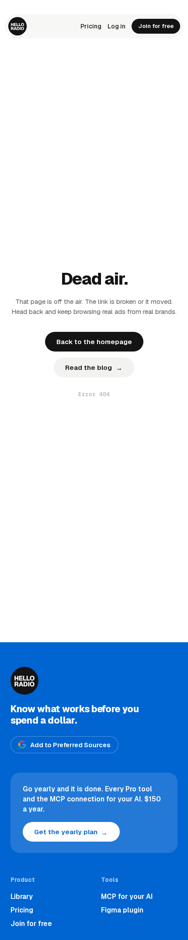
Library (21, 896)
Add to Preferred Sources (70, 745)
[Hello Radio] (17, 26)
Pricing (90, 26)
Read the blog (93, 368)
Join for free (156, 26)
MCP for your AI (127, 896)
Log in (116, 26)
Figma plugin (122, 910)
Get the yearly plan (71, 832)
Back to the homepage (94, 342)
